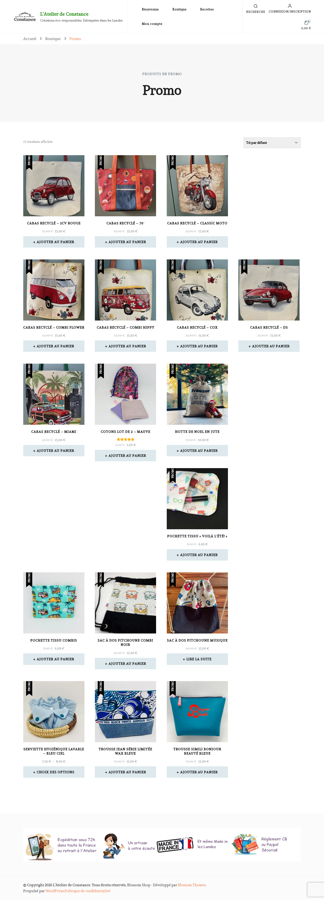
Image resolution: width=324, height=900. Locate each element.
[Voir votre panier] (306, 24)
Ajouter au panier (55, 242)
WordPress (55, 891)
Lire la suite (199, 659)
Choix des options (55, 772)
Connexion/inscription (290, 11)
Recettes (207, 9)
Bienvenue (150, 9)
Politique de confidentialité (87, 891)
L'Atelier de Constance (64, 14)
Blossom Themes (192, 885)
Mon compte (152, 24)
